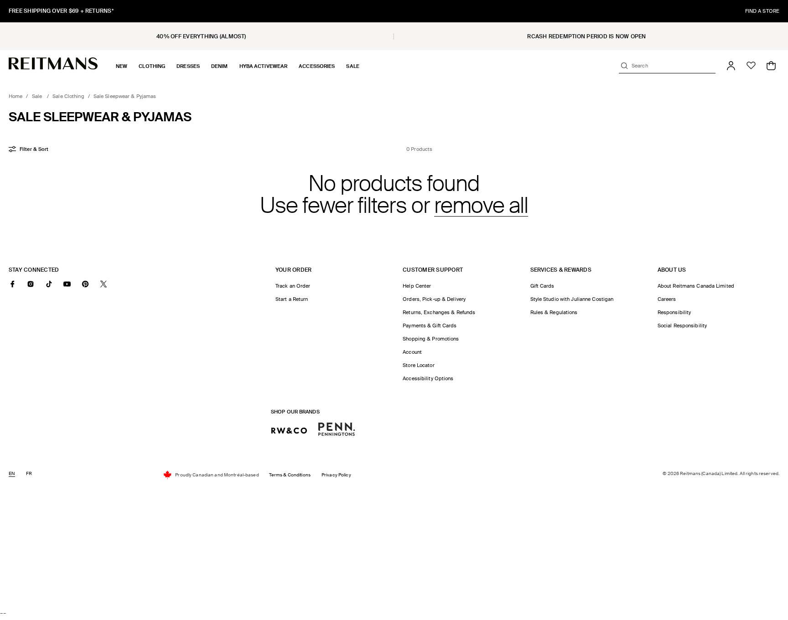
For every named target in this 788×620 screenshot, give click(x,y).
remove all (481, 206)
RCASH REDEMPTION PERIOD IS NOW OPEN (586, 36)
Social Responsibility (682, 325)
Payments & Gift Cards (429, 325)
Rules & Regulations (554, 312)
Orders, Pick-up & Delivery (434, 299)
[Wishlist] (751, 65)
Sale (38, 96)
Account (412, 352)
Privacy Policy (336, 475)
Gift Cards (542, 286)
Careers (667, 299)
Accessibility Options (428, 378)
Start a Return (291, 299)
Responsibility (674, 312)
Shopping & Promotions (431, 339)
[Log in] (731, 65)
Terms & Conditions (290, 475)
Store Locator (418, 365)
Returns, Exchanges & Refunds (439, 312)
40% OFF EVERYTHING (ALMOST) (201, 36)
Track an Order (293, 286)
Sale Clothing (68, 96)
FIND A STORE (762, 11)
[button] (121, 66)
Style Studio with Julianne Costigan (572, 299)
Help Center (417, 286)
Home (15, 96)
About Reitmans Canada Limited (696, 286)
